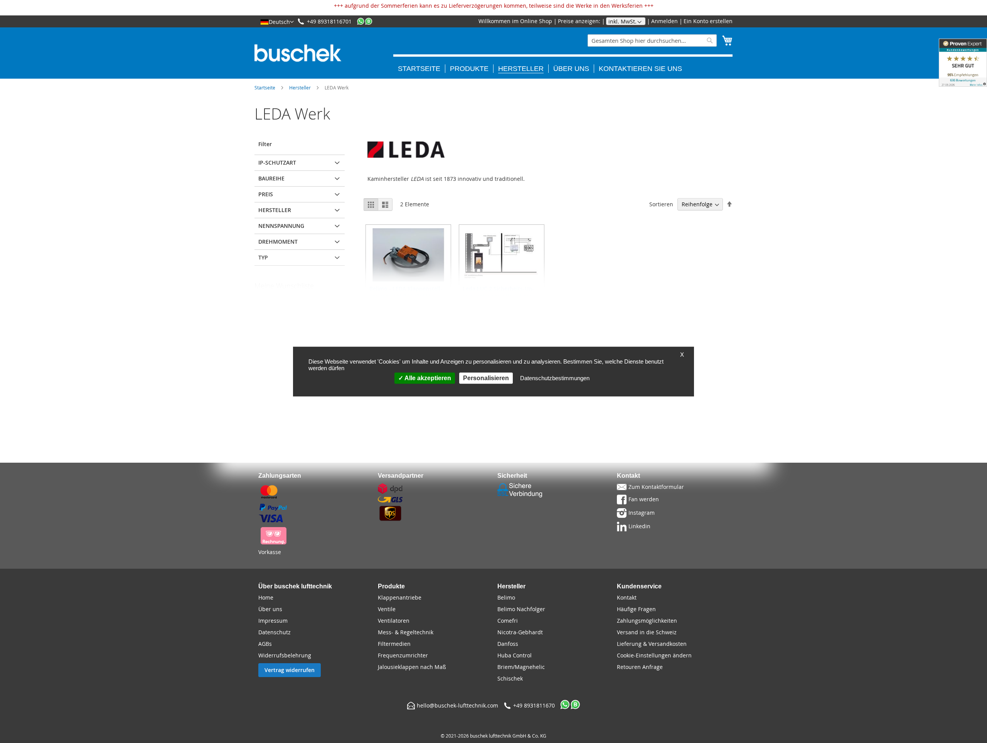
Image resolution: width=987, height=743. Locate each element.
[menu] (563, 63)
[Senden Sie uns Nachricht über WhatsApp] (364, 21)
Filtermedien (394, 643)
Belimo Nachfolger (521, 609)
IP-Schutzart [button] (277, 162)
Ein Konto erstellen (708, 21)
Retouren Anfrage (640, 667)
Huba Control (514, 655)
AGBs (265, 643)
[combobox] (652, 40)
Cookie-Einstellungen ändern (654, 655)
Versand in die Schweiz (647, 632)
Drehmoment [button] (278, 241)
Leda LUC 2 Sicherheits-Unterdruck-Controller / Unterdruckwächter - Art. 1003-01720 (499, 299)
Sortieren (661, 204)
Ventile (387, 609)
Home (265, 597)
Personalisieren (486, 378)
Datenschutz (274, 632)
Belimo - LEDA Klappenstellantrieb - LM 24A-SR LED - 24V (405, 296)
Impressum (273, 620)
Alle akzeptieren (427, 378)
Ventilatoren (393, 620)
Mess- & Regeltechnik (405, 632)
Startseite (264, 87)
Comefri (507, 620)
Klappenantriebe (399, 597)
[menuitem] (421, 68)
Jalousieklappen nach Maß (412, 667)
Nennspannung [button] (281, 225)
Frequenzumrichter (403, 655)
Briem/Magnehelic (521, 667)
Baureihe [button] (271, 178)
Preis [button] (265, 194)
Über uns (270, 609)
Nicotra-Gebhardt (520, 632)
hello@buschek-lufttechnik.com (457, 705)
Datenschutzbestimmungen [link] (555, 378)
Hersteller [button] (274, 210)
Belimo (506, 597)
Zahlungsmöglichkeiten (647, 620)
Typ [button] (263, 257)
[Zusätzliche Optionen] (273, 343)
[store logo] (297, 53)
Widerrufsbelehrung (284, 655)
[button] (277, 21)
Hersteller (300, 87)
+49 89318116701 (329, 21)
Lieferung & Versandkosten (652, 643)
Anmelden (664, 21)
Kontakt (627, 597)
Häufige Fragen (636, 609)
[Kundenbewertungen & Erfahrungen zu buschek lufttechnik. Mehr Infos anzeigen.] (963, 63)
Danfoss (507, 643)
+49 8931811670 (534, 705)
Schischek (510, 678)
